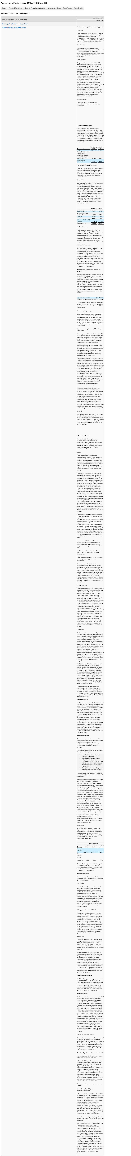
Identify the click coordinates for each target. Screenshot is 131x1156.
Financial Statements (15, 8)
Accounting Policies (54, 8)
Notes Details (78, 8)
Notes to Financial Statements (35, 8)
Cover (4, 8)
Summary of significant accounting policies (14, 27)
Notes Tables (67, 8)
